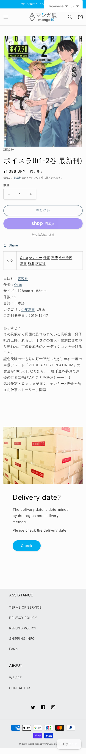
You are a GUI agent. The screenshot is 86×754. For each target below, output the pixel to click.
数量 (6, 185)
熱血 (31, 263)
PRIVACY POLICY (23, 618)
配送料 (18, 177)
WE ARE (15, 678)
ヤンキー (35, 258)
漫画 (23, 263)
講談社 (41, 263)
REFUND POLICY (22, 628)
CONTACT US (20, 688)
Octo (24, 258)
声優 (54, 258)
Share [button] (13, 245)
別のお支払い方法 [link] (43, 234)
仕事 (46, 258)
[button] (6, 17)
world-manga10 (36, 744)
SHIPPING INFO (22, 638)
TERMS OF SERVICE (25, 607)
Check (26, 546)
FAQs (13, 649)
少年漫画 (65, 258)
